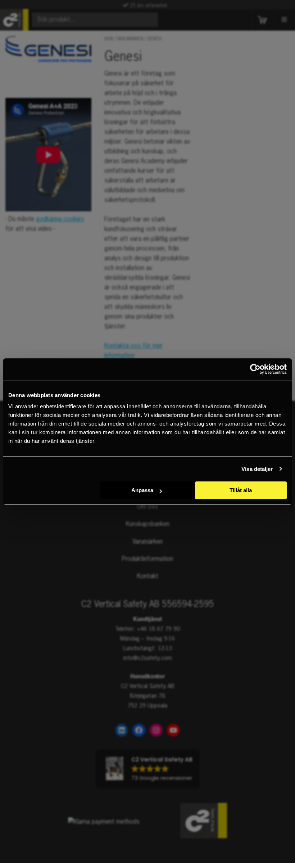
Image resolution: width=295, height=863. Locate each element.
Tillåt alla (241, 490)
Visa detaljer (257, 469)
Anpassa (142, 490)
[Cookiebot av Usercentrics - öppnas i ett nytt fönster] (255, 369)
